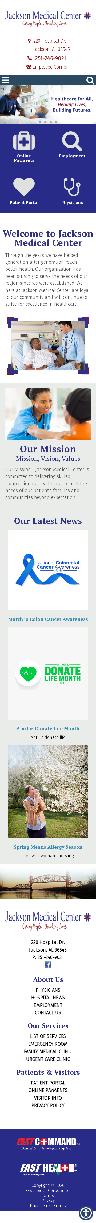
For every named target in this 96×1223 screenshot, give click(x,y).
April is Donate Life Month (48, 728)
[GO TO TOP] (87, 1218)
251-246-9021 (49, 58)
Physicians (48, 990)
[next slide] (84, 106)
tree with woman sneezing (48, 855)
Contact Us (48, 1013)
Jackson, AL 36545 (51, 49)
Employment (48, 1005)
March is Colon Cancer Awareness (48, 619)
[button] (86, 1213)
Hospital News (48, 997)
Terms (48, 1195)
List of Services (48, 1036)
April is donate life (48, 737)
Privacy (48, 1200)
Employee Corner (49, 67)
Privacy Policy (48, 1105)
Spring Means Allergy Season (48, 847)
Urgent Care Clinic (48, 1059)
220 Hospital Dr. (49, 41)
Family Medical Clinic (48, 1051)
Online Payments (48, 1090)
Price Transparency (48, 1205)
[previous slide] (12, 106)
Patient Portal (48, 1083)
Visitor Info (48, 1098)
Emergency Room (48, 1044)
